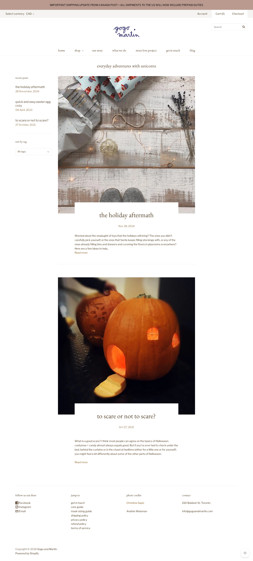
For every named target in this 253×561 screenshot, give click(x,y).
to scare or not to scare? (31, 120)
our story (97, 50)
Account (202, 13)
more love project (146, 50)
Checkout (238, 13)
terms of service (80, 528)
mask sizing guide (81, 511)
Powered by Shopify (27, 553)
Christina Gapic (135, 502)
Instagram (24, 506)
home (61, 50)
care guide (77, 506)
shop (77, 50)
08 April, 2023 (23, 109)
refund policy (78, 523)
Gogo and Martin (47, 549)
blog (192, 50)
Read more (81, 252)
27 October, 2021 (25, 124)
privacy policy (79, 519)
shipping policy (79, 515)
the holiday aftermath (30, 87)
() (220, 13)
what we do (119, 50)
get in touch (173, 50)
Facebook (24, 502)
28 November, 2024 (27, 91)
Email (22, 511)
